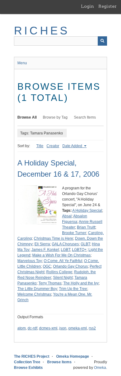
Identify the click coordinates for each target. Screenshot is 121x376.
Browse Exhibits (28, 367)
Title (39, 146)
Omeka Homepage (72, 356)
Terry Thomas (49, 283)
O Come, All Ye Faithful (63, 261)
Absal (67, 216)
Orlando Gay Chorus (70, 266)
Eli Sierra (42, 244)
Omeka (100, 367)
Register (107, 6)
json (62, 328)
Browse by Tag (55, 117)
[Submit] (102, 41)
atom (21, 328)
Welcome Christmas (34, 294)
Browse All (27, 117)
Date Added (72, 146)
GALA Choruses (65, 244)
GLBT (85, 244)
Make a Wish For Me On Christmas (61, 255)
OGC (47, 266)
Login (87, 6)
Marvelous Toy (29, 261)
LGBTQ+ (79, 249)
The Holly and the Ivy (81, 283)
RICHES (41, 30)
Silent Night (63, 277)
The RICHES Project (31, 356)
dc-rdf (32, 328)
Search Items (85, 117)
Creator (53, 146)
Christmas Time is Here (53, 238)
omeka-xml (77, 328)
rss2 (92, 328)
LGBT (65, 249)
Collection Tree (27, 362)
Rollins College (59, 272)
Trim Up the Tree (73, 289)
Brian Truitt (86, 227)
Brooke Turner (74, 233)
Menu (22, 63)
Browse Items (59, 362)
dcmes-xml (48, 328)
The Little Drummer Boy (37, 289)
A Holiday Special (87, 210)
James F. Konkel (45, 249)
